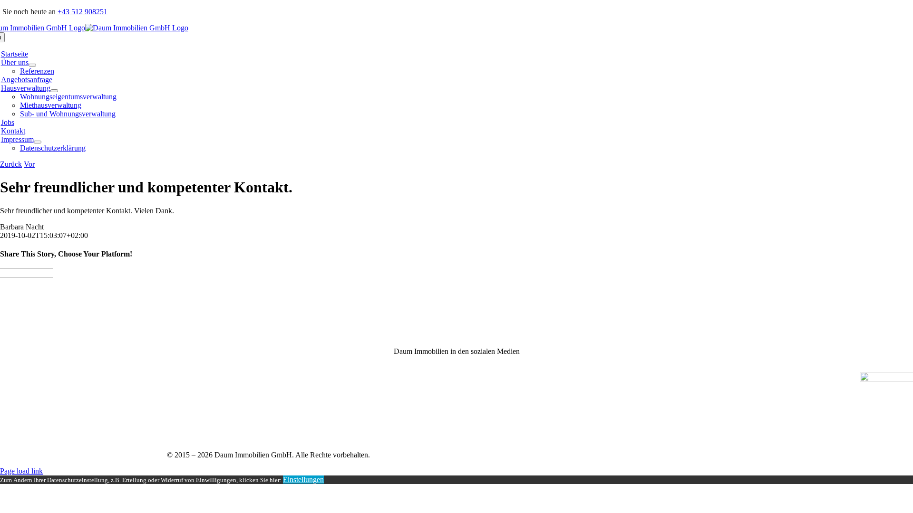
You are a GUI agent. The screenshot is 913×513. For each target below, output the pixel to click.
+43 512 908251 (82, 12)
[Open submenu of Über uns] (32, 65)
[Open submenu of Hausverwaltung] (54, 90)
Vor (29, 164)
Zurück (11, 164)
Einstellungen (303, 479)
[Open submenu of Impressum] (37, 142)
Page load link (21, 471)
